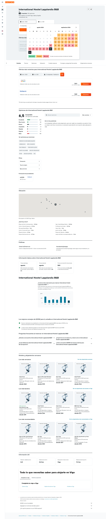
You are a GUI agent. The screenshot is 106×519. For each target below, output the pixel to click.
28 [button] (43, 49)
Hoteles (29, 515)
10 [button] (30, 42)
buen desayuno (22, 147)
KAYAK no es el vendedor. (26, 503)
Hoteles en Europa (36, 515)
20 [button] (40, 45)
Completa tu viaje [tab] (25, 477)
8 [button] (47, 38)
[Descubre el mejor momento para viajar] (2, 22)
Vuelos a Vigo (25, 486)
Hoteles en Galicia (54, 515)
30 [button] (50, 49)
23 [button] (50, 45)
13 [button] (40, 42)
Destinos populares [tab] (36, 477)
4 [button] (33, 38)
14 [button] (43, 42)
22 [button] (47, 45)
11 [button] (33, 42)
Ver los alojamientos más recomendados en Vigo (80, 419)
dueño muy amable (23, 150)
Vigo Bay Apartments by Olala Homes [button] (81, 437)
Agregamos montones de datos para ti (29, 505)
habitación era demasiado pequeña (27, 141)
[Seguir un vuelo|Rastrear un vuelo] (2, 19)
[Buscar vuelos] (2, 6)
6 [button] (40, 38)
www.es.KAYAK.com (22, 515)
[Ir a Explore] (2, 16)
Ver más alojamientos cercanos (85, 359)
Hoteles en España (45, 515)
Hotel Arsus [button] (22, 376)
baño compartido (31, 144)
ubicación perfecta (28, 153)
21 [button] (43, 45)
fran (34, 153)
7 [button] (43, 38)
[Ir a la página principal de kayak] (9, 2)
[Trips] (2, 26)
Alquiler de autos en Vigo (50, 486)
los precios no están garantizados (51, 499)
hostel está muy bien (32, 147)
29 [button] (47, 49)
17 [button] (29, 45)
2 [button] (50, 35)
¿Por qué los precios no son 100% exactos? (31, 508)
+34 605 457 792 (23, 17)
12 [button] (36, 42)
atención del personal (34, 150)
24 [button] (30, 49)
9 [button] (50, 38)
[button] (2, 2)
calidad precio (22, 144)
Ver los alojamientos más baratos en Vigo (82, 388)
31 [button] (29, 52)
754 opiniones (30, 13)
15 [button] (47, 42)
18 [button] (33, 45)
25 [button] (33, 49)
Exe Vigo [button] (40, 436)
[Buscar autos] (2, 12)
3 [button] (65, 35)
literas (20, 153)
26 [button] (36, 49)
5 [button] (36, 38)
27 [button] (40, 49)
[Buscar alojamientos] (2, 9)
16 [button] (50, 42)
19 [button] (36, 45)
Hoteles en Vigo (70, 486)
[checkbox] (26, 178)
